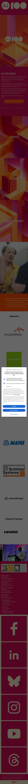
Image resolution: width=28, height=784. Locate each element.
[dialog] (14, 392)
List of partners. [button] (17, 394)
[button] (14, 386)
